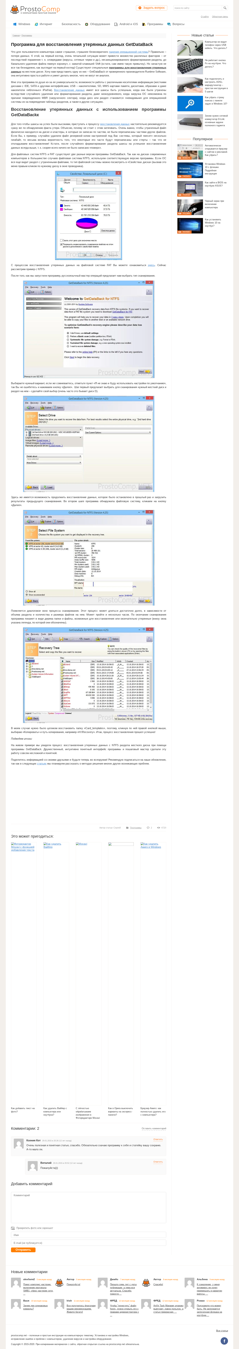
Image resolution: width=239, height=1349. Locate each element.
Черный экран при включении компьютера (214, 204)
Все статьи (222, 1330)
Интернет (46, 24)
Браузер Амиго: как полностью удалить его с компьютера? (153, 1111)
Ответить (158, 1139)
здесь (151, 265)
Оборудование (100, 24)
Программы (155, 24)
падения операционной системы (128, 51)
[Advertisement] (88, 794)
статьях (42, 763)
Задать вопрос (154, 7)
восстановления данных (115, 124)
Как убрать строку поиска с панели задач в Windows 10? (216, 100)
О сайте (205, 16)
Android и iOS (129, 24)
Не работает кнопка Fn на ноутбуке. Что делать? (215, 63)
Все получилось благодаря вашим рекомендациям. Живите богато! (81, 1308)
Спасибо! (158, 1284)
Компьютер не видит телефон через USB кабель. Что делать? (216, 45)
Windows (24, 24)
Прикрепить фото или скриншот (34, 1227)
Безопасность (71, 24)
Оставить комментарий (154, 1128)
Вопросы (178, 24)
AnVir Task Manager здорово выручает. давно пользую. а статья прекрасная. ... (168, 1308)
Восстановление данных (69, 90)
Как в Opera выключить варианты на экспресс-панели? (120, 1111)
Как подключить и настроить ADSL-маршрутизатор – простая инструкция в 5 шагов (216, 85)
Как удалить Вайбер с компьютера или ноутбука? (55, 1111)
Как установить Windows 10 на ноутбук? (213, 222)
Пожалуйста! (73, 1284)
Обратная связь (220, 16)
